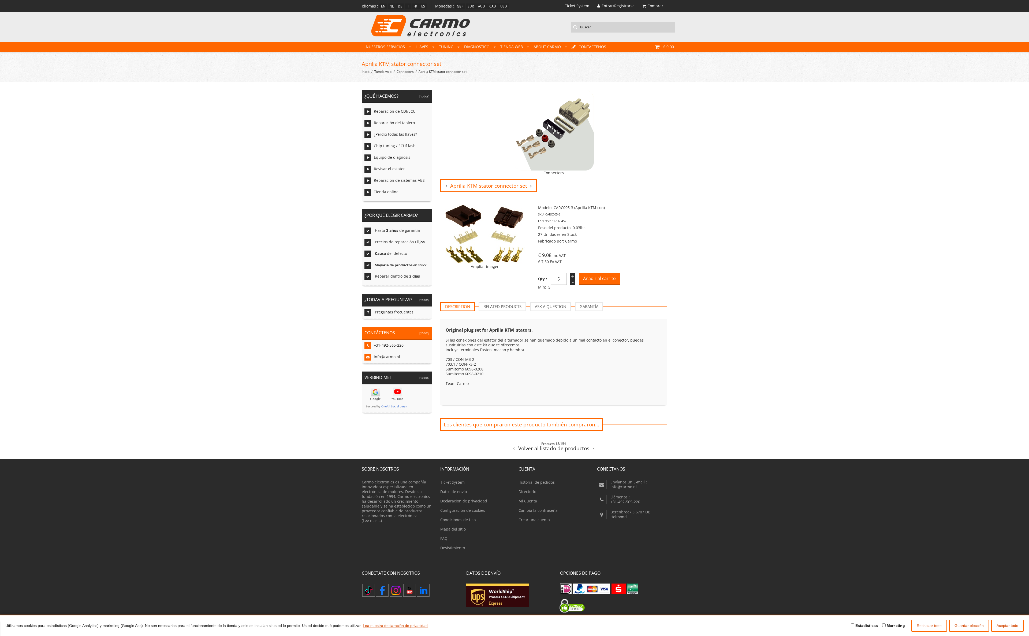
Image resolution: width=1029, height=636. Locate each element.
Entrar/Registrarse (618, 5)
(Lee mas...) (372, 520)
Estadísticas (866, 625)
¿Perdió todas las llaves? (395, 134)
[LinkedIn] (423, 590)
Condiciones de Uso (458, 519)
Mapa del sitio (453, 529)
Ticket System (452, 482)
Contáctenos (592, 46)
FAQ (444, 538)
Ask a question (550, 306)
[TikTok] (368, 590)
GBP (460, 6)
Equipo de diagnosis (392, 157)
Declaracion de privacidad (463, 501)
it (408, 6)
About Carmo (547, 46)
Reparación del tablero (394, 122)
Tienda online (386, 191)
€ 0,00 (668, 46)
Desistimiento (452, 547)
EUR (471, 6)
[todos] (424, 96)
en (383, 6)
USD (503, 6)
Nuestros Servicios (385, 46)
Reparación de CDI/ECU (395, 111)
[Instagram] (396, 590)
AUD (481, 6)
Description (457, 306)
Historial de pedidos (537, 482)
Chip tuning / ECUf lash (395, 145)
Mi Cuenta (528, 501)
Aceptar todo (1007, 625)
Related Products (502, 306)
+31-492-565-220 (389, 345)
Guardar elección (969, 625)
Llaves (422, 46)
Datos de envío (453, 491)
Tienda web (511, 46)
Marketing (895, 625)
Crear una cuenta (534, 519)
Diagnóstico (477, 46)
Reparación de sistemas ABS (399, 180)
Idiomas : (370, 6)
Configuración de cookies (462, 510)
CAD (492, 6)
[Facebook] (382, 590)
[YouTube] (409, 590)
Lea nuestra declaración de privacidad (395, 625)
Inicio (366, 71)
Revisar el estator (389, 168)
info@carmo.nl (387, 356)
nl (392, 6)
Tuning (446, 46)
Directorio (527, 491)
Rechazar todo (929, 625)
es (423, 6)
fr (415, 6)
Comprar (655, 5)
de (400, 6)
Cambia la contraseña (538, 510)
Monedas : (444, 6)
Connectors (405, 71)
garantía (589, 306)
